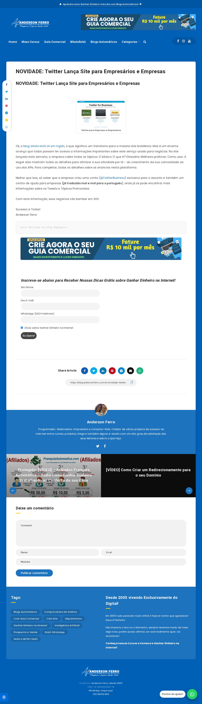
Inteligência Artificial (67, 625)
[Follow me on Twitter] (97, 446)
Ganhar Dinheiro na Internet (30, 625)
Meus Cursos (30, 41)
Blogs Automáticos (104, 41)
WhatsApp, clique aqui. (101, 690)
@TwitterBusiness (112, 178)
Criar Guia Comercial (26, 618)
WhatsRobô (78, 41)
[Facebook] (178, 41)
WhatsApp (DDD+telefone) (37, 313)
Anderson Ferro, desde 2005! (107, 683)
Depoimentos (73, 618)
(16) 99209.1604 (101, 694)
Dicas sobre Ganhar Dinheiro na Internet (49, 327)
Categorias (129, 41)
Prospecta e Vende (25, 632)
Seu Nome (27, 287)
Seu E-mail (27, 300)
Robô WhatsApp (55, 632)
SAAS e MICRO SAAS (26, 639)
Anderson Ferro (101, 422)
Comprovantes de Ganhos (60, 611)
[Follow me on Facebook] (105, 446)
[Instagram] (183, 41)
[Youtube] (189, 41)
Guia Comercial (54, 41)
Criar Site (52, 618)
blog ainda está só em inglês (44, 146)
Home (13, 41)
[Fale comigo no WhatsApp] (192, 694)
